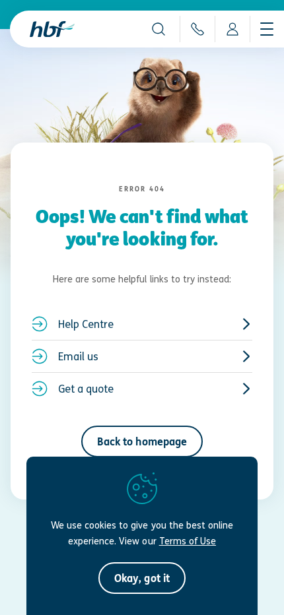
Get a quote (86, 388)
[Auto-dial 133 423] (197, 29)
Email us (78, 356)
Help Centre (86, 324)
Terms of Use (187, 540)
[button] (158, 29)
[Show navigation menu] (267, 29)
